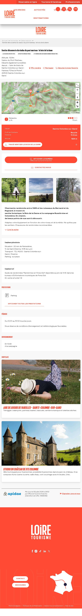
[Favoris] (64, 9)
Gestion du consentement (53, 606)
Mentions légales (14, 606)
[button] (70, 9)
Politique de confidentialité (32, 606)
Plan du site (69, 606)
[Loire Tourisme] (10, 14)
